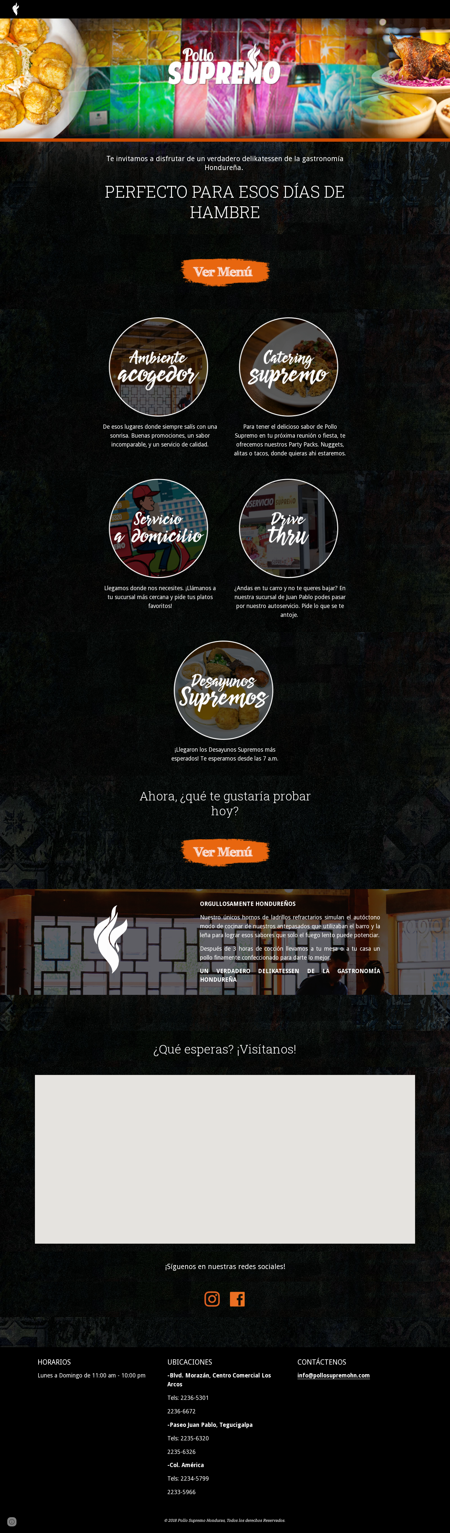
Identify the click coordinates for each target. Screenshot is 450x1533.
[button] (11, 1521)
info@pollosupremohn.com (333, 1375)
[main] (225, 163)
